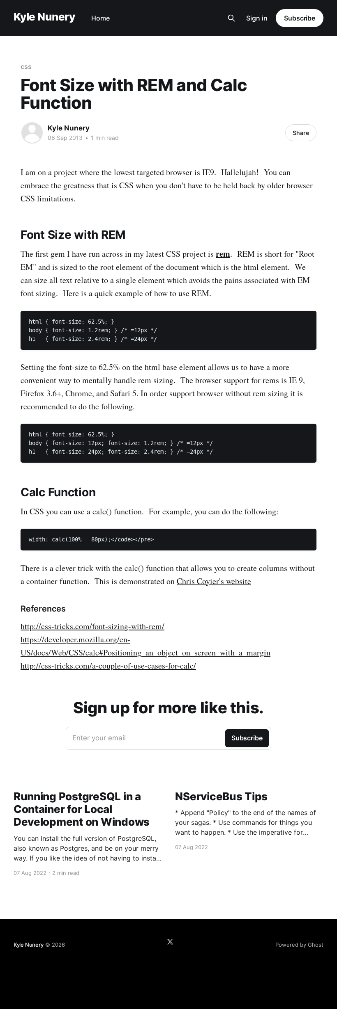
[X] (170, 941)
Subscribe (299, 18)
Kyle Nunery (44, 17)
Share (301, 132)
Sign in (257, 18)
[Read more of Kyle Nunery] (32, 132)
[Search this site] (231, 18)
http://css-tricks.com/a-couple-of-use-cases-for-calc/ (108, 665)
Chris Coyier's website (214, 581)
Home (100, 18)
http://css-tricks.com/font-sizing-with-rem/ (92, 626)
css (26, 66)
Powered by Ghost (299, 944)
